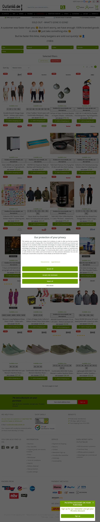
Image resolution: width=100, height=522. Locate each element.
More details (50, 285)
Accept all (50, 269)
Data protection (45, 262)
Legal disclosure (55, 262)
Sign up (77, 516)
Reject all (50, 281)
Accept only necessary (50, 275)
